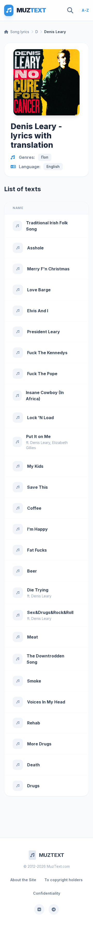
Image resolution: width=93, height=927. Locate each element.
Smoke (34, 681)
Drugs (33, 785)
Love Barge (39, 289)
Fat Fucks (37, 550)
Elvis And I (37, 310)
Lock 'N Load (40, 417)
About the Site (23, 880)
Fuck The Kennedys (47, 352)
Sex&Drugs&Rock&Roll (50, 612)
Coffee (34, 508)
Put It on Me (38, 436)
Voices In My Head (46, 701)
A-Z (85, 10)
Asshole (35, 247)
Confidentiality (46, 893)
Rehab (33, 722)
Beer (32, 571)
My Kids (35, 466)
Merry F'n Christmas (48, 268)
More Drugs (39, 743)
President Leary (43, 331)
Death (33, 764)
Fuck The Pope (42, 373)
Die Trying (37, 589)
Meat (32, 637)
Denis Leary (40, 442)
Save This (37, 487)
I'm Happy (37, 529)
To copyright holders (63, 880)
